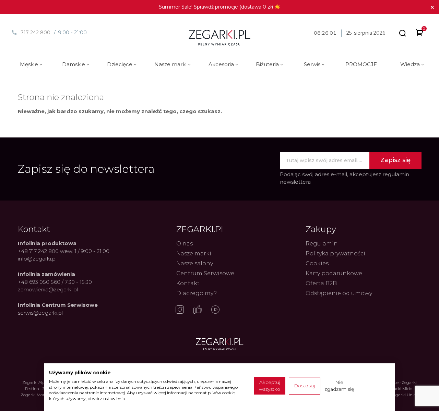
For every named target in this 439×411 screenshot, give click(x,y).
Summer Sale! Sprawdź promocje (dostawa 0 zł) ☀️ (219, 7)
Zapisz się (395, 160)
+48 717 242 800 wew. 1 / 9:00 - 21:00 (63, 251)
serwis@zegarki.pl (40, 313)
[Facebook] (197, 310)
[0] (419, 34)
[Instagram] (180, 310)
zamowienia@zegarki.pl (48, 289)
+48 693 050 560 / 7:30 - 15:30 (55, 282)
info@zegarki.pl (37, 258)
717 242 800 (35, 32)
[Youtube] (215, 310)
